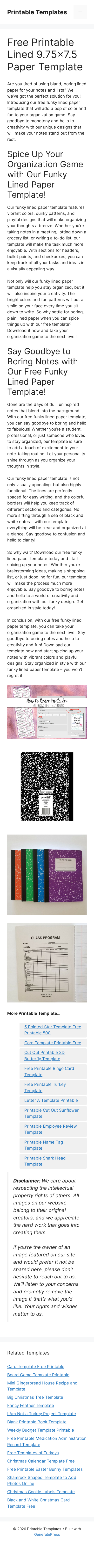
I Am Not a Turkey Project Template (41, 1413)
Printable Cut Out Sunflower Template (51, 1113)
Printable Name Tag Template (43, 1145)
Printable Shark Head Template (45, 1161)
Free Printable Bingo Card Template (49, 1071)
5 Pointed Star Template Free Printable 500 (52, 1030)
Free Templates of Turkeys (33, 1452)
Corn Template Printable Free (52, 1042)
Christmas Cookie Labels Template (41, 1491)
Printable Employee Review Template (50, 1129)
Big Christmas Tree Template (35, 1397)
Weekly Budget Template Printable (40, 1430)
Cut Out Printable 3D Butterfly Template (44, 1055)
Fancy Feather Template (30, 1405)
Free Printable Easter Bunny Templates (45, 1469)
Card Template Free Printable (35, 1366)
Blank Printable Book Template (37, 1422)
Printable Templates (37, 12)
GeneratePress (47, 1534)
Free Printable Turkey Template (45, 1087)
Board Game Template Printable (38, 1374)
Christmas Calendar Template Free (41, 1461)
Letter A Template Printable (51, 1100)
